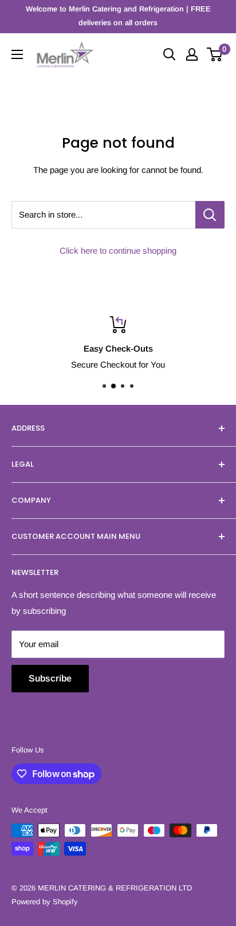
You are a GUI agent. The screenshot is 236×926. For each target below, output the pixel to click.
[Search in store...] (210, 214)
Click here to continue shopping (118, 250)
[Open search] (169, 54)
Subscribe (50, 678)
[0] (215, 54)
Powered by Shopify (44, 901)
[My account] (192, 54)
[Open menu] (17, 54)
